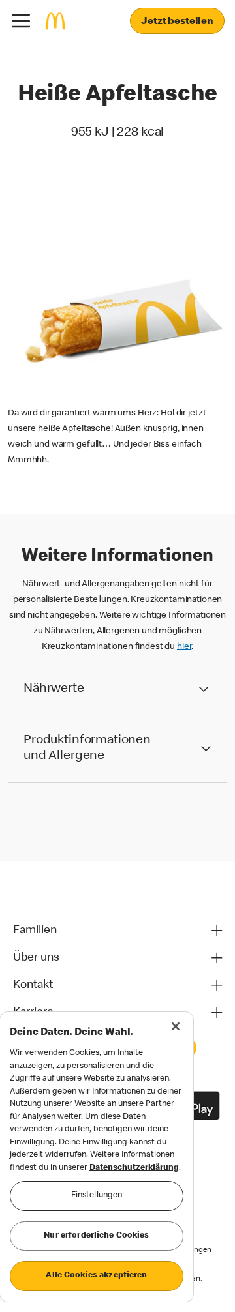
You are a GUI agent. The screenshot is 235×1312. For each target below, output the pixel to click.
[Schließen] (175, 1026)
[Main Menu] (21, 21)
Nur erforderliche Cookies (96, 1236)
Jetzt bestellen (177, 22)
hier (184, 646)
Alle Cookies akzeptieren (96, 1276)
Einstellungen (97, 1195)
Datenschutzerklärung (134, 1168)
